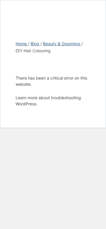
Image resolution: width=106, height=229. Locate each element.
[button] (98, 11)
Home (22, 43)
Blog (35, 43)
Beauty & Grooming (62, 43)
